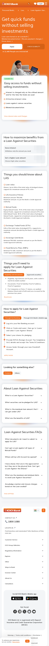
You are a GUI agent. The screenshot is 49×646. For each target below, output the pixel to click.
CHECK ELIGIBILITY (33, 46)
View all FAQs (9, 493)
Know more (6, 41)
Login (41, 3)
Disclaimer (37, 635)
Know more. (16, 642)
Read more (8, 297)
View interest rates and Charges (15, 116)
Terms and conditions (23, 635)
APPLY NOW (8, 355)
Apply (12, 47)
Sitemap (11, 635)
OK (27, 641)
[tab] (13, 274)
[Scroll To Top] (43, 510)
